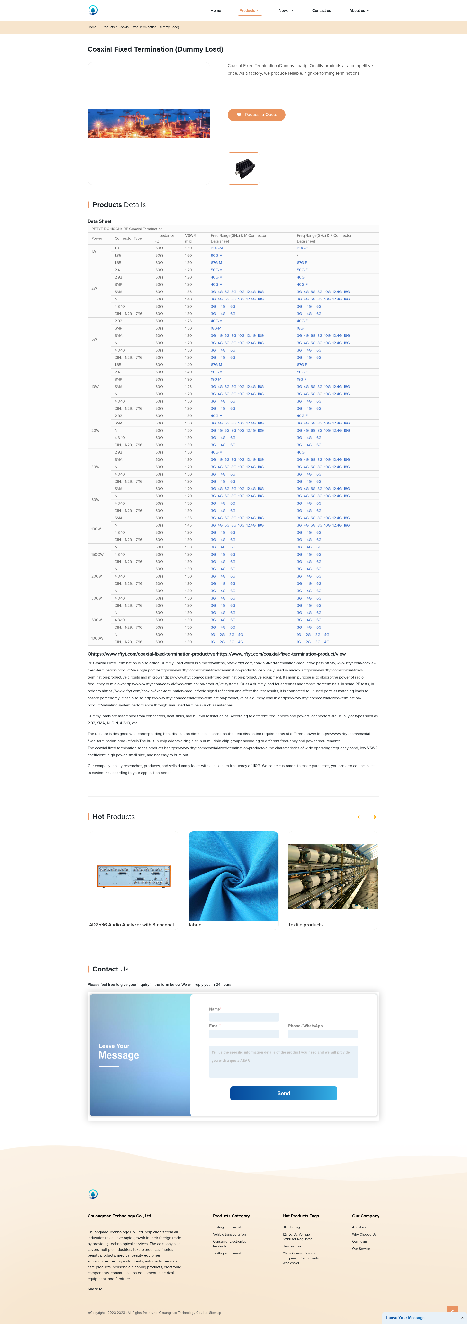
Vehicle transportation (229, 1234)
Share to (95, 1289)
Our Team (359, 1241)
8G (233, 292)
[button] (359, 816)
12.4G (251, 292)
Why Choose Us (364, 1234)
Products (247, 11)
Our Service (361, 1249)
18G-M (216, 328)
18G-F (301, 328)
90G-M (217, 255)
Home (216, 11)
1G (213, 635)
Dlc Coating (291, 1227)
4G (220, 292)
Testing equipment (227, 1227)
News (284, 11)
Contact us (321, 11)
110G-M (217, 248)
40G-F (302, 277)
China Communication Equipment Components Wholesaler (301, 1258)
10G (241, 292)
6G (227, 292)
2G (222, 635)
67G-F (302, 263)
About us (357, 11)
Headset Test (292, 1246)
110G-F (302, 248)
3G (213, 292)
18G (261, 292)
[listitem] (247, 164)
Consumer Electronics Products (229, 1244)
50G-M (217, 270)
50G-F (302, 270)
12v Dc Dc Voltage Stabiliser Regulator (297, 1237)
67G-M (216, 263)
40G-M (217, 277)
